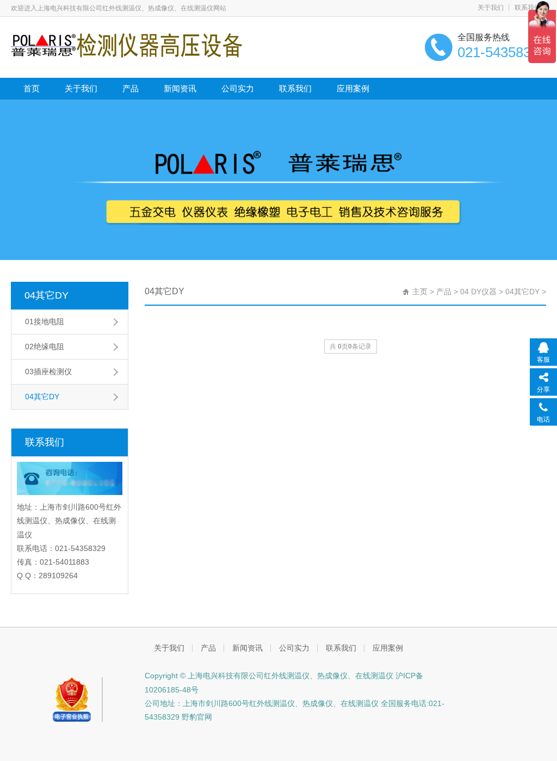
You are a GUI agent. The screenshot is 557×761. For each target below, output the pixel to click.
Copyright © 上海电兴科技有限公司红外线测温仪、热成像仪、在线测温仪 (269, 675)
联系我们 (528, 7)
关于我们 (491, 7)
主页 (420, 291)
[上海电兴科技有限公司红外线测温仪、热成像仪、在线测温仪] (126, 44)
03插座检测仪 (48, 371)
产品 (130, 88)
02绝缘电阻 (44, 346)
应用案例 (353, 88)
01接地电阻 (44, 321)
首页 (31, 88)
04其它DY (46, 295)
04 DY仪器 (478, 291)
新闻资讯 (180, 88)
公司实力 (237, 88)
